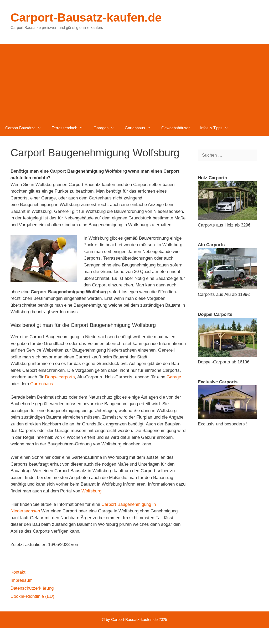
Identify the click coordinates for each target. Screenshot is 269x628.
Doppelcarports (60, 376)
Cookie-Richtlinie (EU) (32, 596)
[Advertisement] (134, 80)
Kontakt (18, 572)
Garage (174, 376)
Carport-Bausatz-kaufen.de (86, 17)
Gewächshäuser (175, 128)
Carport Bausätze (20, 128)
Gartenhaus (135, 128)
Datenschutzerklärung (32, 588)
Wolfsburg (91, 490)
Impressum (22, 580)
